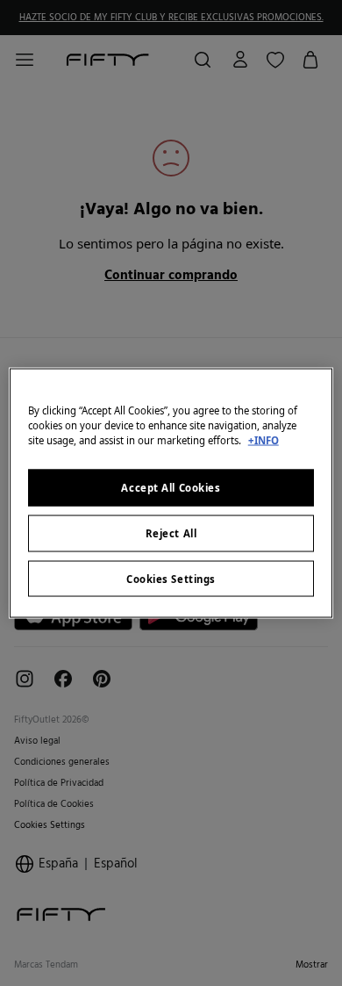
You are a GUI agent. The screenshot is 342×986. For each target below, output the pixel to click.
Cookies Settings (171, 578)
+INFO (263, 439)
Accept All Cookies (170, 486)
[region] (171, 493)
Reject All (171, 532)
